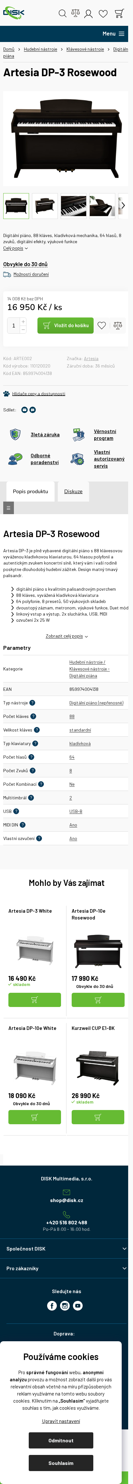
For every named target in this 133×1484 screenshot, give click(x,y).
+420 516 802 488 (66, 1222)
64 (72, 757)
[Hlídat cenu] (34, 393)
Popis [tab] (19, 491)
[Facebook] (52, 1306)
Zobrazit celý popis (64, 635)
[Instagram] (65, 1306)
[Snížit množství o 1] (23, 330)
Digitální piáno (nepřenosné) (96, 702)
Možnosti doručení (31, 274)
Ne (72, 784)
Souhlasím (60, 1463)
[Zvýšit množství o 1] (23, 322)
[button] (34, 1000)
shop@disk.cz (66, 1200)
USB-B (75, 811)
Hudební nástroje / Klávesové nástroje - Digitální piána (89, 668)
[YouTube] (78, 1306)
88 (72, 716)
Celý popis (13, 248)
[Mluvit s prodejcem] (32, 410)
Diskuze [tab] (73, 491)
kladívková (80, 743)
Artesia (91, 358)
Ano (73, 824)
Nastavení (61, 1421)
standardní (80, 729)
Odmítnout (61, 1440)
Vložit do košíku (71, 325)
